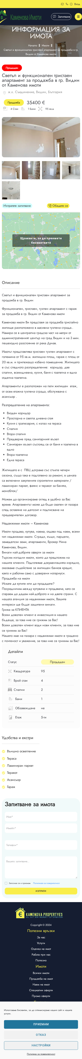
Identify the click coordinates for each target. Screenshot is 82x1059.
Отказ (41, 1035)
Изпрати (41, 891)
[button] (58, 16)
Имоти (45, 45)
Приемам (41, 1024)
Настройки (41, 1045)
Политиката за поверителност (46, 883)
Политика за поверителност (41, 1054)
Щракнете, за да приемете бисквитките (41, 240)
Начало (32, 45)
